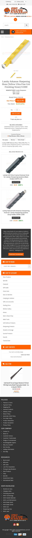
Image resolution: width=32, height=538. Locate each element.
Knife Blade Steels (8, 502)
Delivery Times (7, 411)
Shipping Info (6, 407)
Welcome (5, 462)
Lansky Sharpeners (21, 90)
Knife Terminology (8, 495)
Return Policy (6, 414)
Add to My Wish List (16, 119)
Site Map (5, 451)
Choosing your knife (8, 493)
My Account (6, 460)
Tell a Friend (21, 139)
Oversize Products (8, 409)
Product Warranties (8, 420)
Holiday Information (8, 449)
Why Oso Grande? (8, 445)
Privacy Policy (7, 425)
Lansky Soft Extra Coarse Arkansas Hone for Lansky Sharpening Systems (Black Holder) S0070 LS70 (16, 177)
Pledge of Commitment (9, 440)
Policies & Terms (7, 402)
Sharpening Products (9, 36)
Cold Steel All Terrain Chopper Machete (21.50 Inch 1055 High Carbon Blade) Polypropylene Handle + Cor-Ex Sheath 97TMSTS (16, 385)
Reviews (13, 139)
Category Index (7, 491)
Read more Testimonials (16, 254)
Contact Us (6, 431)
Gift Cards (6, 464)
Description (5, 139)
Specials (5, 476)
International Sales (8, 480)
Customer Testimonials (9, 438)
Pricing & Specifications (9, 469)
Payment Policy (7, 405)
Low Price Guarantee (9, 467)
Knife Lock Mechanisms (9, 500)
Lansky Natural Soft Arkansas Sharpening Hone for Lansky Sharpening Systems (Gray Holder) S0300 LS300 (16, 212)
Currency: (8, 1)
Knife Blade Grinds (8, 504)
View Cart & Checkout (16, 357)
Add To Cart (16, 182)
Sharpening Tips (7, 509)
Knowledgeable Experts (9, 442)
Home (2, 36)
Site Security (6, 447)
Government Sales (8, 478)
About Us (5, 433)
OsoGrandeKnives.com (21, 530)
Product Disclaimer (8, 423)
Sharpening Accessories (21, 128)
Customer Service (8, 436)
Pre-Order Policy (7, 418)
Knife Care (6, 507)
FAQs (4, 473)
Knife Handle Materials (9, 498)
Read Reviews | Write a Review (16, 136)
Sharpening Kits (16, 130)
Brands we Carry (7, 489)
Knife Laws (6, 511)
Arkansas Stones (19, 126)
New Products (7, 471)
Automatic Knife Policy (9, 416)
